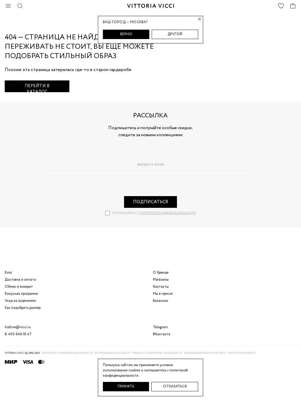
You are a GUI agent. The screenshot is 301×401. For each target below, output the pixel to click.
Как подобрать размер (23, 307)
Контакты (161, 286)
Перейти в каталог (37, 87)
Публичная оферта (241, 353)
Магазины (161, 279)
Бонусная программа (21, 293)
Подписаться (150, 202)
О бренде (160, 272)
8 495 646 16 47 (18, 334)
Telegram (160, 327)
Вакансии (160, 300)
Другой (175, 34)
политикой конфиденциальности (167, 213)
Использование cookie (112, 353)
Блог (8, 272)
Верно (126, 34)
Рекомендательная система (205, 353)
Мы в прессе (163, 293)
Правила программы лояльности (157, 353)
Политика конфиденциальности (67, 353)
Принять (126, 386)
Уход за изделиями (20, 300)
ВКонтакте (161, 334)
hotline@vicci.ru (18, 327)
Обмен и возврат (19, 286)
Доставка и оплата (20, 279)
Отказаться (175, 386)
